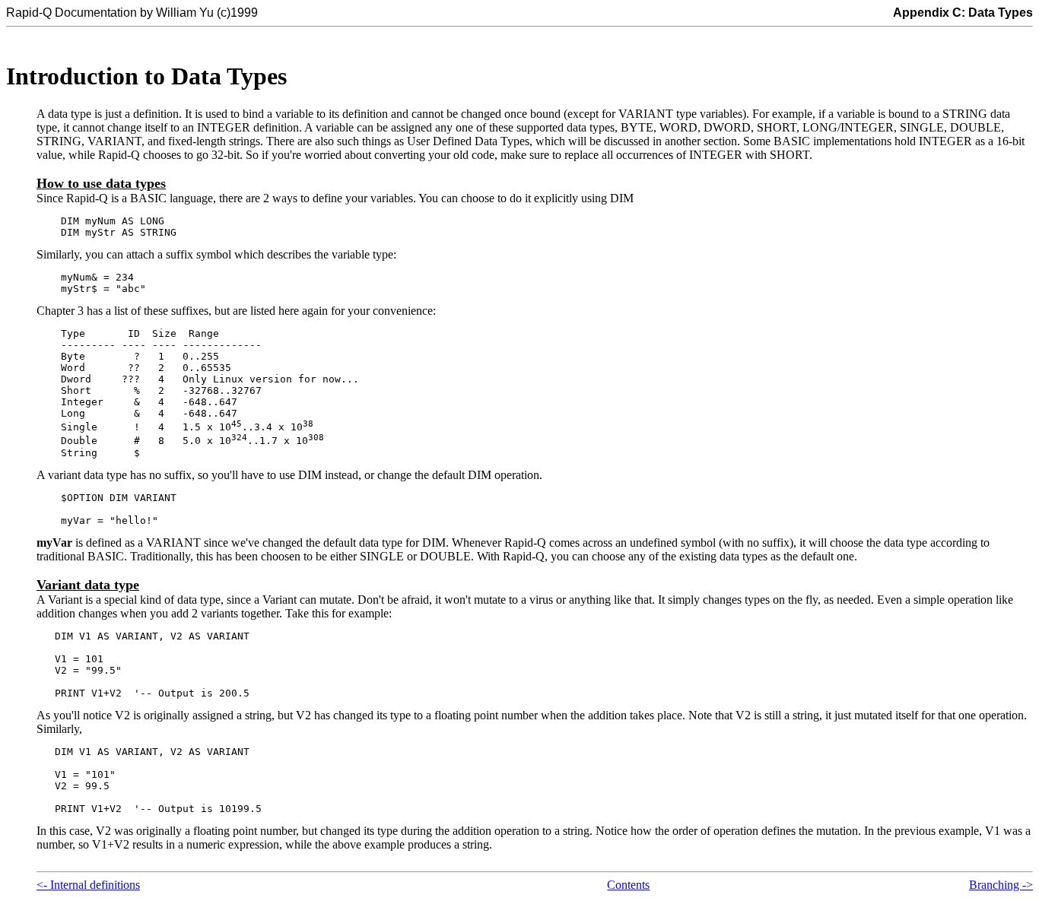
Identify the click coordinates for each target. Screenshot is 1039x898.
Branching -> (1001, 884)
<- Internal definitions (88, 884)
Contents (628, 884)
